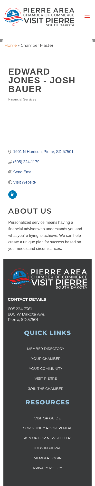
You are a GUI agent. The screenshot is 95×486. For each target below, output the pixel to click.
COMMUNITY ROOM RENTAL (47, 428)
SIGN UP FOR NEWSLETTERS (48, 438)
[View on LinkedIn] (12, 197)
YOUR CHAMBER (45, 358)
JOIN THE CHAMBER (45, 388)
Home (11, 45)
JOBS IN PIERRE (47, 448)
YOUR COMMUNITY (45, 368)
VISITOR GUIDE (47, 418)
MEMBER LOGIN (48, 458)
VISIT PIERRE (46, 378)
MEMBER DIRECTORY (45, 349)
